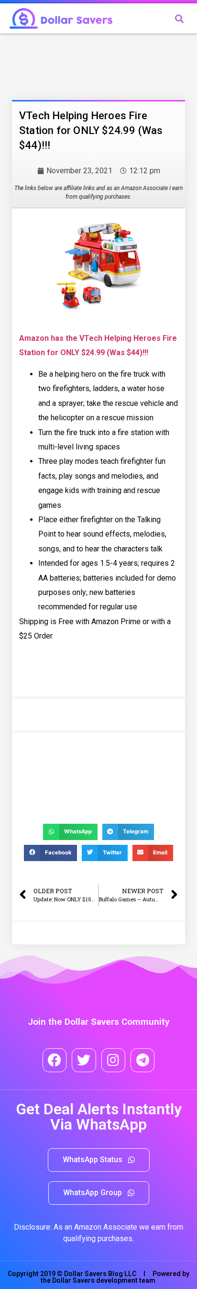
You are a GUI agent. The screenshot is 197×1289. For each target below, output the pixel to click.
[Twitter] (84, 1060)
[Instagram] (113, 1060)
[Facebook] (54, 1060)
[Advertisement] (88, 64)
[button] (99, 1160)
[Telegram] (142, 1060)
